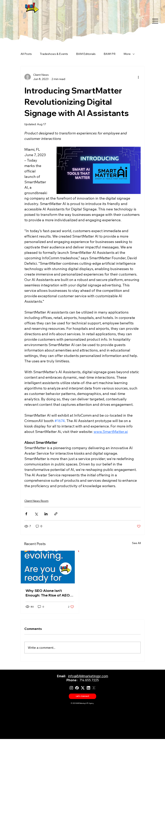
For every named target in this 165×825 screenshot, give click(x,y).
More (127, 54)
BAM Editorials (86, 54)
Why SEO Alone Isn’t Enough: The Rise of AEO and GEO (48, 592)
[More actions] (138, 77)
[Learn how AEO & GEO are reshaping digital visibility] (50, 567)
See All (136, 543)
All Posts (26, 54)
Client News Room (36, 501)
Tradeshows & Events (54, 54)
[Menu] (153, 21)
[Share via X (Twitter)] (36, 514)
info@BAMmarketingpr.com (88, 676)
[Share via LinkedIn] (46, 514)
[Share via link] (56, 514)
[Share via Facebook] (26, 514)
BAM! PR (110, 54)
